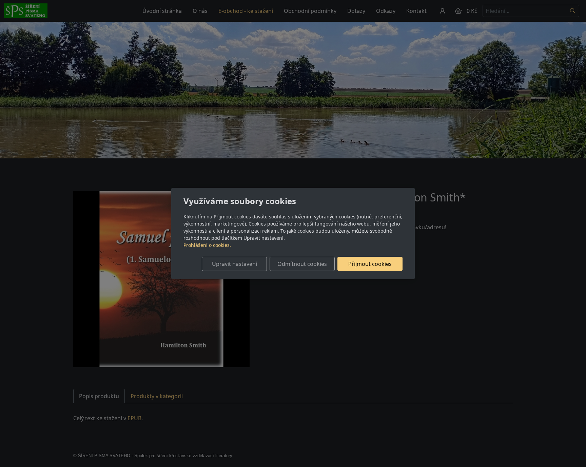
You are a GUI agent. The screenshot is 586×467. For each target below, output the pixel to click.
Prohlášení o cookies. (207, 245)
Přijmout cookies (370, 264)
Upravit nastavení (234, 264)
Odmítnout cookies (302, 264)
